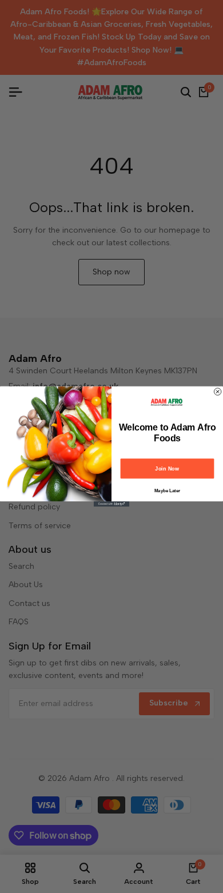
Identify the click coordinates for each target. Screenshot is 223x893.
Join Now (167, 468)
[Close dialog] (217, 391)
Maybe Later (167, 490)
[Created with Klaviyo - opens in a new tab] (111, 504)
